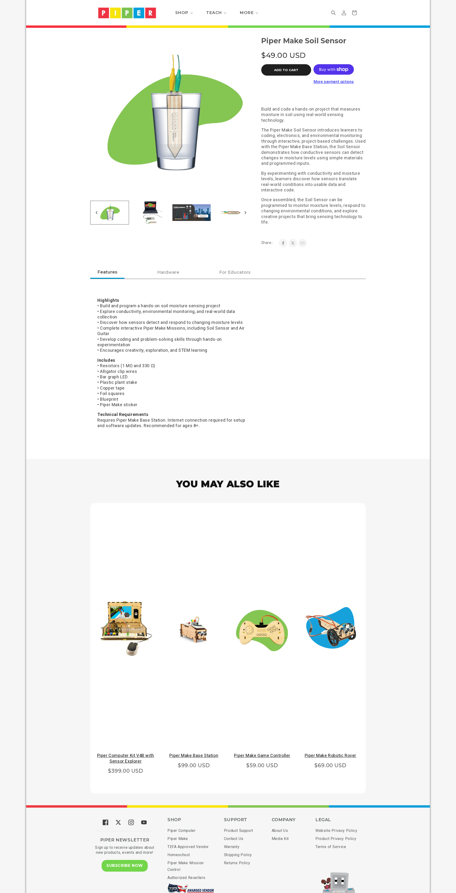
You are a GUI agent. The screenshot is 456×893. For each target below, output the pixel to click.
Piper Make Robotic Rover (330, 755)
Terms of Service (330, 846)
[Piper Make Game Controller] (262, 628)
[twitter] (293, 243)
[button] (183, 12)
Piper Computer (181, 830)
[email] (302, 243)
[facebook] (283, 243)
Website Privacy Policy (336, 830)
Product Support (238, 830)
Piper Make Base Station (193, 755)
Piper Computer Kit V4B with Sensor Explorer (125, 758)
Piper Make (177, 838)
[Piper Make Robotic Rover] (330, 628)
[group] (109, 212)
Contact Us (233, 838)
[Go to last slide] (97, 213)
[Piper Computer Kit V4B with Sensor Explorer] (125, 628)
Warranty (232, 846)
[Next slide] (245, 213)
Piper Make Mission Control (185, 866)
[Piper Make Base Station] (194, 628)
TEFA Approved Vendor (188, 846)
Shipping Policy (238, 855)
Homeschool (178, 855)
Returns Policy (237, 863)
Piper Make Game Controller (262, 755)
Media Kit (280, 838)
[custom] (105, 822)
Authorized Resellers (186, 877)
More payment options (334, 81)
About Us (280, 830)
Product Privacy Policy (335, 838)
